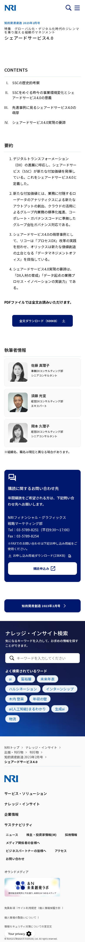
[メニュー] (77, 7)
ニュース (12, 834)
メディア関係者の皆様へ (23, 842)
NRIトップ (11, 747)
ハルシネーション (23, 688)
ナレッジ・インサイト (41, 747)
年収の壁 (40, 698)
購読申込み (41, 568)
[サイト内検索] (68, 7)
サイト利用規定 (27, 908)
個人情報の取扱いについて (20, 917)
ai (10, 679)
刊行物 (34, 752)
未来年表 (47, 679)
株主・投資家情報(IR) (41, 834)
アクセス (61, 851)
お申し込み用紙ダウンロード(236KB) (39, 555)
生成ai (60, 708)
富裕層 (26, 679)
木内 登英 (16, 698)
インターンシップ (60, 688)
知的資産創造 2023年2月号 (41, 606)
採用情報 (71, 834)
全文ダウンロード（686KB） (39, 321)
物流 (12, 718)
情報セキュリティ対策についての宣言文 (28, 926)
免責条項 (9, 908)
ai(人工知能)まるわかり (27, 708)
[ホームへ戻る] (10, 8)
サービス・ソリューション (25, 793)
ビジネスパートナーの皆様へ (26, 851)
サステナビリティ (18, 824)
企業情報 (11, 814)
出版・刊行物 (13, 752)
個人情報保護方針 (50, 908)
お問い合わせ (15, 859)
